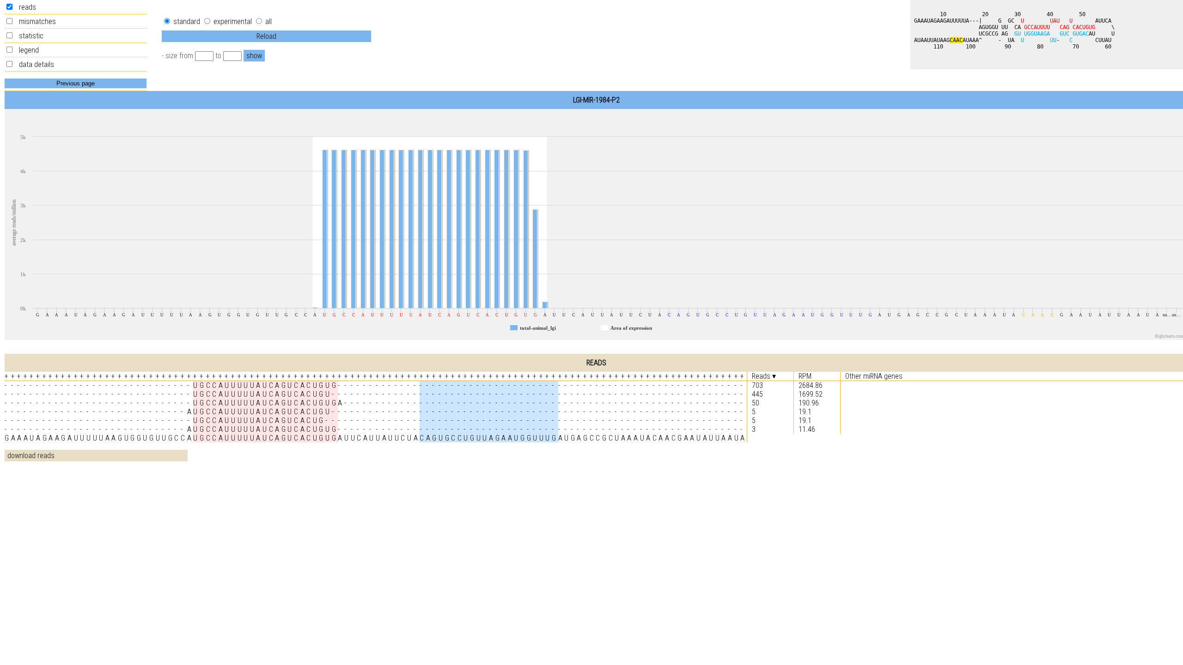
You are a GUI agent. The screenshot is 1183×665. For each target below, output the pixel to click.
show (254, 55)
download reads (31, 455)
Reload (266, 36)
